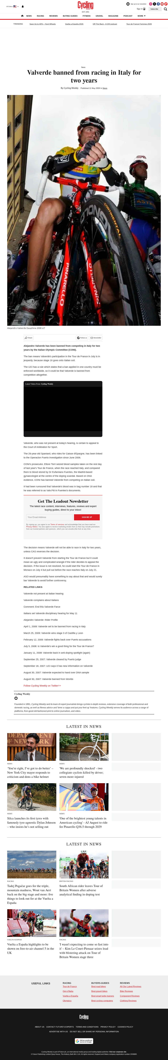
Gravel (99, 16)
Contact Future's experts (60, 1027)
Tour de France (70, 986)
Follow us (83, 338)
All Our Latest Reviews (130, 986)
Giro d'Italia (68, 991)
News (29, 16)
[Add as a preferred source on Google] (84, 1041)
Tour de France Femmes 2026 (139, 24)
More (141, 16)
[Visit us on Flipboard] (165, 4)
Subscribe (154, 9)
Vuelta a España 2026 (74, 24)
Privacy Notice (31, 527)
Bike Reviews (126, 991)
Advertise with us (58, 1032)
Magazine (113, 16)
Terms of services (58, 524)
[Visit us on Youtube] (162, 4)
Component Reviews (130, 996)
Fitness (86, 16)
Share (30, 338)
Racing (40, 16)
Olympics (67, 1001)
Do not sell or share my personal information (94, 1032)
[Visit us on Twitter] (154, 4)
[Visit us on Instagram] (150, 4)
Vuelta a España (70, 996)
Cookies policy (125, 1027)
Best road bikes (98, 986)
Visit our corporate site (117, 1052)
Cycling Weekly (71, 88)
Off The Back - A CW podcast (105, 24)
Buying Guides (70, 16)
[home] (22, 16)
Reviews (53, 16)
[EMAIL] (16, 698)
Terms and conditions (87, 1027)
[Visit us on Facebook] (158, 4)
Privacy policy (108, 1027)
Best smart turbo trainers (102, 996)
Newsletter (97, 338)
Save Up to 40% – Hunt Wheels (43, 24)
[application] (63, 409)
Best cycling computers (102, 1001)
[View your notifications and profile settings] (22, 6)
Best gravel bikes (99, 991)
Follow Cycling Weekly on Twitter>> (42, 685)
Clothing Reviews (128, 1001)
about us (39, 1027)
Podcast (128, 16)
